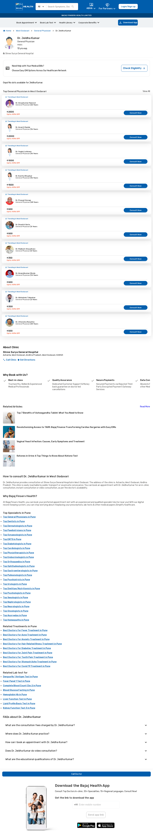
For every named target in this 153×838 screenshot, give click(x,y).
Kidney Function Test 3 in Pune (19, 708)
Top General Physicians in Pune (19, 517)
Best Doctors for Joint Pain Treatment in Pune (27, 653)
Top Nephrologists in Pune (17, 602)
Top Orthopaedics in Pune (16, 561)
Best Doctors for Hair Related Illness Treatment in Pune (32, 644)
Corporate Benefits (87, 22)
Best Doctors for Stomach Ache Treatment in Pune (29, 661)
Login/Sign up (128, 6)
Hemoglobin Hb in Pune (15, 694)
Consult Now (135, 113)
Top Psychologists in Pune (16, 593)
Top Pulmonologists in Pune (17, 575)
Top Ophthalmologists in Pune (19, 566)
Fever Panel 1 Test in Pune (16, 681)
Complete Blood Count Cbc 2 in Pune (22, 685)
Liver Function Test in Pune (17, 699)
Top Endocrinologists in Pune (18, 557)
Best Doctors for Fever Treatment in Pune (25, 630)
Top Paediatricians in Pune (17, 530)
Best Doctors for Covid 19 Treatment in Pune (26, 666)
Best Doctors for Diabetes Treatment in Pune (27, 648)
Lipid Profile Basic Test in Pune (19, 703)
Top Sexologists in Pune (15, 597)
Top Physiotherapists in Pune (18, 553)
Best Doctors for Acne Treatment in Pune (25, 635)
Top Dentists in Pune (14, 521)
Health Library (65, 22)
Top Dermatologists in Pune (17, 526)
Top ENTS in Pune (12, 539)
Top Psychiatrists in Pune (16, 579)
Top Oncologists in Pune (15, 611)
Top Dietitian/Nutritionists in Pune (21, 588)
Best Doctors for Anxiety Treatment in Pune (26, 639)
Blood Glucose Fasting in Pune (19, 690)
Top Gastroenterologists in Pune (20, 570)
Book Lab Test (46, 22)
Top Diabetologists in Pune (17, 544)
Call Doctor (76, 774)
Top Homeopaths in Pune (16, 620)
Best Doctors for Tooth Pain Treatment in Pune (28, 657)
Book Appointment (25, 22)
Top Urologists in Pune (15, 584)
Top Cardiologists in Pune (16, 548)
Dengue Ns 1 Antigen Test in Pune (20, 676)
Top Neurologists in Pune (16, 606)
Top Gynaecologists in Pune (17, 535)
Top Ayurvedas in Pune (15, 615)
